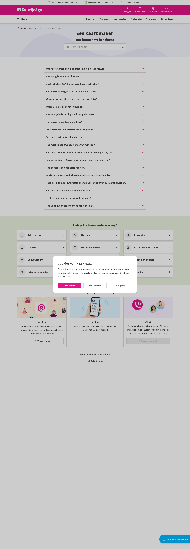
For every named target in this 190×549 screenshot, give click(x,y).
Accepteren (69, 285)
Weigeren (120, 285)
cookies (94, 269)
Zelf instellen (95, 285)
